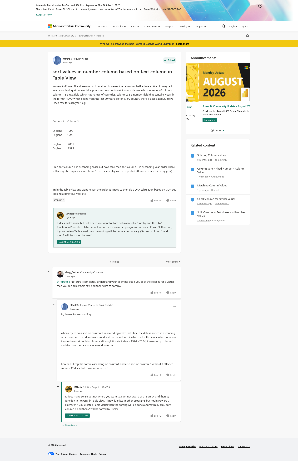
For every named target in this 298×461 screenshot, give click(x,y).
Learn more (182, 43)
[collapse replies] (49, 272)
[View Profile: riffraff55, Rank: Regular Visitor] (57, 60)
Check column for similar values (216, 199)
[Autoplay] (212, 130)
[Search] (224, 26)
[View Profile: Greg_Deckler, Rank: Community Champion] (60, 274)
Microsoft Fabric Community (61, 35)
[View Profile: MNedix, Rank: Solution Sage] (68, 389)
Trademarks (244, 446)
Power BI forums (85, 35)
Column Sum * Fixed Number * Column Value (221, 170)
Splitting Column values (211, 155)
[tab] (216, 130)
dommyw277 (222, 159)
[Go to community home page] (69, 26)
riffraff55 (67, 58)
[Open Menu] (247, 35)
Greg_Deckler (72, 272)
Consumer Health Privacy (93, 453)
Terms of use (227, 446)
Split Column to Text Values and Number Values (221, 214)
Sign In (244, 26)
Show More (71, 425)
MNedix (70, 213)
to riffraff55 (80, 213)
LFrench (215, 190)
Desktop (100, 35)
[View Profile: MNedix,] (60, 215)
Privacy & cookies (208, 446)
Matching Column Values (212, 185)
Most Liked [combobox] (173, 261)
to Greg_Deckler (104, 305)
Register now (44, 14)
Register (233, 26)
